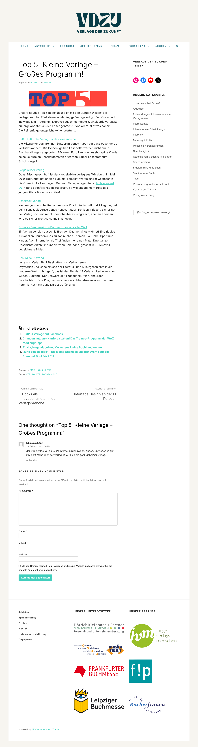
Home (24, 46)
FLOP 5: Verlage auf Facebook (43, 334)
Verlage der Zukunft (144, 189)
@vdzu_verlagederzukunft (153, 212)
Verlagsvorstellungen (145, 195)
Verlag (30, 374)
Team (115, 46)
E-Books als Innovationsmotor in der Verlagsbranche (38, 396)
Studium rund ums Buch (147, 167)
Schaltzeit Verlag (30, 200)
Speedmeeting (91, 46)
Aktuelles (42, 46)
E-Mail (23, 542)
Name (23, 531)
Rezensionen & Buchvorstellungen (152, 156)
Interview (138, 134)
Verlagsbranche (46, 374)
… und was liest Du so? (146, 103)
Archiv (161, 46)
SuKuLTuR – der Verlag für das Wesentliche (47, 139)
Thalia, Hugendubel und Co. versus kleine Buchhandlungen (62, 347)
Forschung (137, 46)
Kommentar (26, 490)
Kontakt (24, 628)
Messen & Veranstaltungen (148, 145)
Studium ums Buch (144, 173)
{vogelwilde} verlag (31, 170)
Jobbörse (67, 46)
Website (23, 554)
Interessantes (140, 123)
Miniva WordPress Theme (46, 729)
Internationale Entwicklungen (149, 129)
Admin (47, 82)
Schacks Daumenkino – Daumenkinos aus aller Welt (53, 227)
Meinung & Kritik (40, 370)
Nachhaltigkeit (141, 151)
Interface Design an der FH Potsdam (96, 394)
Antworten (31, 460)
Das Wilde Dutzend (31, 258)
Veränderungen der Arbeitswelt (151, 184)
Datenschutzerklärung (33, 634)
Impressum (25, 639)
